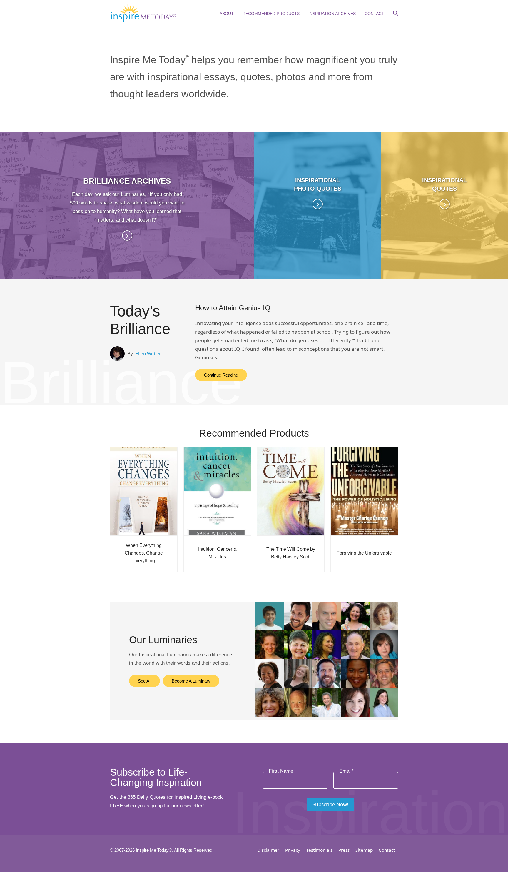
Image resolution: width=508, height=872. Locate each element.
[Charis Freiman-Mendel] (269, 657)
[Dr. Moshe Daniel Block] (326, 686)
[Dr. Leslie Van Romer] (269, 715)
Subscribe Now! (330, 804)
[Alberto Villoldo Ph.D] (326, 715)
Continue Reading (221, 374)
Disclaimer (268, 850)
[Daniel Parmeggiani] (326, 628)
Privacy (292, 850)
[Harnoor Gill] (269, 628)
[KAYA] (298, 628)
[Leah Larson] (384, 715)
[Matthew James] (384, 686)
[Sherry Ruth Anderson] (355, 628)
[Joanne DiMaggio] (384, 657)
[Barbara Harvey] (355, 686)
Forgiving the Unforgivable (364, 552)
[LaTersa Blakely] (269, 686)
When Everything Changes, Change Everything (144, 553)
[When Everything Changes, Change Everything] (144, 490)
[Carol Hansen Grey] (298, 657)
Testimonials (319, 850)
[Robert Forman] (298, 715)
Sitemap (364, 850)
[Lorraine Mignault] (384, 628)
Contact (387, 850)
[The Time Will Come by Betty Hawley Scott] (291, 490)
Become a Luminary (191, 680)
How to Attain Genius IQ (232, 308)
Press (344, 850)
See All (144, 680)
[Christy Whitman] (355, 715)
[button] (395, 13)
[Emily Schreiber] (298, 686)
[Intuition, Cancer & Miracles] (217, 490)
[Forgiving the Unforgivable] (364, 490)
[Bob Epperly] (355, 657)
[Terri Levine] (326, 657)
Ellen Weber (148, 353)
